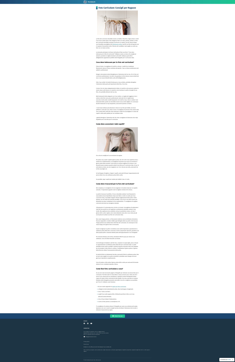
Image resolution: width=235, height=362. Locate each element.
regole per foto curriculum (119, 286)
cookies (229, 359)
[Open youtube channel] (91, 323)
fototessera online (117, 44)
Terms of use (86, 344)
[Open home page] (89, 2)
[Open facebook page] (84, 323)
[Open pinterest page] (88, 323)
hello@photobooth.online (90, 336)
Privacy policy (86, 341)
